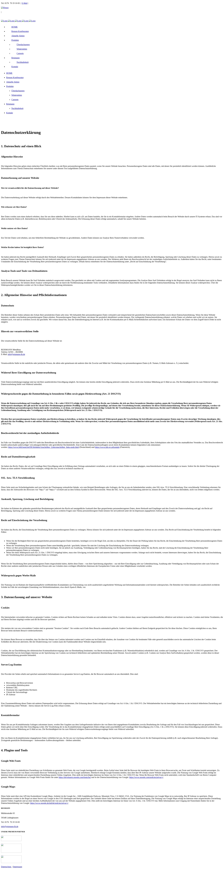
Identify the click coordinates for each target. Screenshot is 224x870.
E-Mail (24, 3)
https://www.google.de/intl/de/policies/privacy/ (49, 803)
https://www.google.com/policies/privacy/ (146, 777)
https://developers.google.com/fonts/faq (75, 777)
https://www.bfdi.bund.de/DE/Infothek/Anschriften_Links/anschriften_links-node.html (43, 447)
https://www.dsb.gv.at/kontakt (107, 447)
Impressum (17, 867)
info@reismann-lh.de (16, 354)
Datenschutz (6, 867)
